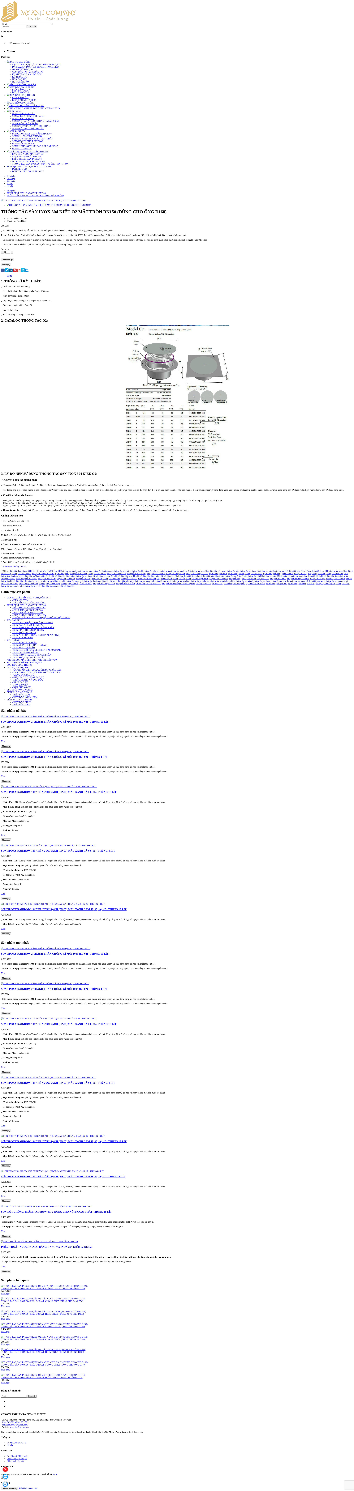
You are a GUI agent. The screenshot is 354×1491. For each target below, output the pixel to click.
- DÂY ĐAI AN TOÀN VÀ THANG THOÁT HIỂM (36, 672)
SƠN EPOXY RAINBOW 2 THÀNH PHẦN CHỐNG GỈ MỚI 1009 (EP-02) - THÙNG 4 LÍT (54, 756)
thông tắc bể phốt (109, 581)
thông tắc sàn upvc (218, 571)
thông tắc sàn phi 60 (97, 573)
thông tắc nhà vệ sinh (127, 581)
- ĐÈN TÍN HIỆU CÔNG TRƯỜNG (28, 602)
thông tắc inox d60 (129, 578)
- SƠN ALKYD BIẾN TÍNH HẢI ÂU (29, 645)
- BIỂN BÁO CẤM (21, 695)
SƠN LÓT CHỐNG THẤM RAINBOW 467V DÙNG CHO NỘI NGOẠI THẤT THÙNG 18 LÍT (56, 1211)
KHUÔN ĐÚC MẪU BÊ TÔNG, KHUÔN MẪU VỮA (32, 660)
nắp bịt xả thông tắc (66, 586)
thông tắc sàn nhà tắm (200, 581)
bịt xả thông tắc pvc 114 (276, 583)
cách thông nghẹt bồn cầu (51, 581)
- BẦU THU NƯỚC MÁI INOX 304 (28, 607)
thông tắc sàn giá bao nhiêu (223, 581)
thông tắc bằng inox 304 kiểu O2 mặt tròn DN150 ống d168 (36, 571)
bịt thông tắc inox (70, 581)
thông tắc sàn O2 (267, 571)
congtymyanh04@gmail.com (15, 1425)
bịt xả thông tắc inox (218, 573)
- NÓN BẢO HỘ (20, 685)
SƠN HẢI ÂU (13, 640)
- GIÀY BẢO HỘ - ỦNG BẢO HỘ (28, 677)
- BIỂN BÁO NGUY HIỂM (24, 697)
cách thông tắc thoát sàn (26, 578)
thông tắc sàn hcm (262, 581)
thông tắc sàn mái (333, 581)
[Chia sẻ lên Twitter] (7, 270)
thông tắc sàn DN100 (21, 573)
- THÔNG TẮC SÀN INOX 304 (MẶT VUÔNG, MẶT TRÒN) (41, 617)
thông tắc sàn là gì (182, 581)
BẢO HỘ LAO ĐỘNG (17, 667)
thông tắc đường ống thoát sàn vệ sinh (178, 583)
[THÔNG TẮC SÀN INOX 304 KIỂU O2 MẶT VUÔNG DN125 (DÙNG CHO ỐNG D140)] (44, 1362)
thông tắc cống (300, 573)
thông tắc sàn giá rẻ (244, 581)
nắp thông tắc (166, 578)
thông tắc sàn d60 (300, 581)
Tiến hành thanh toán (28, 1488)
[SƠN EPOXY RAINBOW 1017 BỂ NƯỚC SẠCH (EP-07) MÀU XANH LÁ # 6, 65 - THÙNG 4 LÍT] (48, 845)
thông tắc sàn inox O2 (249, 571)
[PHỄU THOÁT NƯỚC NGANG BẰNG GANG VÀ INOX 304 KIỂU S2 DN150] (39, 1241)
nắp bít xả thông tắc (161, 571)
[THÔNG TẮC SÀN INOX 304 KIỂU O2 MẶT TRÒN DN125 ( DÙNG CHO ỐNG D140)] (43, 1349)
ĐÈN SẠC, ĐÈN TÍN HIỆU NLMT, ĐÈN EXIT (29, 598)
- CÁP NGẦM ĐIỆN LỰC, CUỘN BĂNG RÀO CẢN (37, 670)
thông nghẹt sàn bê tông (49, 583)
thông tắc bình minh (10, 586)
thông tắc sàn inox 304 (181, 571)
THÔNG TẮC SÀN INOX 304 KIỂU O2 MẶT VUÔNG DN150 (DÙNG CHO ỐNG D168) (43, 1339)
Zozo (55, 1474)
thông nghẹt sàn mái (69, 583)
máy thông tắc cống (316, 573)
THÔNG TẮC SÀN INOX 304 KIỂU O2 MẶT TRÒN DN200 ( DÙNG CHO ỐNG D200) (42, 1314)
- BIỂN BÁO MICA (21, 704)
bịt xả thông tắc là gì (272, 573)
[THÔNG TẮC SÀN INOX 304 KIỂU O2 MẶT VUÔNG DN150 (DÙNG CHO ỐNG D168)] (44, 1337)
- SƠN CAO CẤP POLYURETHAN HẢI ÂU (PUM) (36, 650)
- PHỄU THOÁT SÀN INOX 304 (27, 612)
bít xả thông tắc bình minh (63, 576)
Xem (3, 741)
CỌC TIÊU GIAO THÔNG (19, 665)
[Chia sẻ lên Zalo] (27, 270)
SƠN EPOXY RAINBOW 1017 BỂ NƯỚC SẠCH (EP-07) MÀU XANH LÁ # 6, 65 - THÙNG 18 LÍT (58, 792)
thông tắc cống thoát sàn (213, 576)
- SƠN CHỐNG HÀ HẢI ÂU (25, 652)
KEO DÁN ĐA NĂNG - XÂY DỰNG (24, 662)
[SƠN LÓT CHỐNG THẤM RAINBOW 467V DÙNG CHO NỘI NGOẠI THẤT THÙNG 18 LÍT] (47, 1206)
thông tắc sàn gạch (317, 581)
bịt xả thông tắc (133, 571)
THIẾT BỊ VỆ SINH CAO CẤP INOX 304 (26, 193)
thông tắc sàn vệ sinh (164, 581)
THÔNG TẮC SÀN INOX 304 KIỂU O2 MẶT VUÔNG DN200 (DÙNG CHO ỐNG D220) (43, 1288)
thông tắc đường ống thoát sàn (38, 576)
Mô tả (9, 276)
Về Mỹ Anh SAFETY (16, 1443)
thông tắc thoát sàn (101, 571)
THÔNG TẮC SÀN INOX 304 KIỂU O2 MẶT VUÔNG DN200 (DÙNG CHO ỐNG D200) (43, 1326)
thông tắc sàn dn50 (145, 581)
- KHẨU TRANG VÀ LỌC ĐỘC (27, 680)
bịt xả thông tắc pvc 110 (125, 576)
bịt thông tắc (146, 571)
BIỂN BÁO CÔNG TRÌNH (19, 700)
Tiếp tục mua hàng (9, 1488)
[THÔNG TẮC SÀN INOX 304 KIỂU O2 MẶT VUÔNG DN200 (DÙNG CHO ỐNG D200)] (44, 1324)
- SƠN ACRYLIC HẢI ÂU (24, 642)
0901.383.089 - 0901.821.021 (15, 1422)
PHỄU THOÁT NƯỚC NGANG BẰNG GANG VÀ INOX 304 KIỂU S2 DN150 (46, 1246)
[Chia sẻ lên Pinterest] (15, 270)
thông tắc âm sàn (83, 578)
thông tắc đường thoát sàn (298, 578)
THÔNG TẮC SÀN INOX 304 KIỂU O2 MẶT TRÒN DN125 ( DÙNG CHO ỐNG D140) (42, 1352)
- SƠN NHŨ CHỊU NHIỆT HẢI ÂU (28, 657)
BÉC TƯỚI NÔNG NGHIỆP (20, 690)
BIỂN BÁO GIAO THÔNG (19, 692)
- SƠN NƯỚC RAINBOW (24, 632)
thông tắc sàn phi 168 (175, 573)
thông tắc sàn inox (71, 571)
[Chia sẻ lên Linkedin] (11, 270)
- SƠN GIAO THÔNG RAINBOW (28, 630)
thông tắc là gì (235, 578)
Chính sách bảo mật (15, 1461)
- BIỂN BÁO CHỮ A (22, 702)
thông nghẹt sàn (32, 581)
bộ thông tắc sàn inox (335, 578)
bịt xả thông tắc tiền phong (190, 576)
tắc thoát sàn (217, 583)
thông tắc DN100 (255, 576)
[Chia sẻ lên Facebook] (3, 270)
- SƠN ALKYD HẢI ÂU (23, 647)
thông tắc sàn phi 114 (116, 573)
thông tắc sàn (86, 571)
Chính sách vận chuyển (17, 1458)
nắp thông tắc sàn (118, 571)
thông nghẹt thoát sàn (28, 583)
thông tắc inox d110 (320, 571)
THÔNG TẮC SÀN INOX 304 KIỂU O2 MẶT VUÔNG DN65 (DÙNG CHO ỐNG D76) (42, 1301)
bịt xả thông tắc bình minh (148, 576)
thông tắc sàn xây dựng (281, 581)
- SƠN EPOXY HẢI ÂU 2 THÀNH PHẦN (31, 655)
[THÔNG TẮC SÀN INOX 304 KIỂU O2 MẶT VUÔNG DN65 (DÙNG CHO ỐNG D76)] (43, 1299)
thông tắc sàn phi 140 (136, 573)
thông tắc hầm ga (317, 578)
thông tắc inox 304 (200, 571)
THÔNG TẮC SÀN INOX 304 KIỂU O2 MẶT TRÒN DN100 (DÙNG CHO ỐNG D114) (42, 1377)
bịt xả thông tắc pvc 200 (103, 576)
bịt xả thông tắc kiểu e (255, 583)
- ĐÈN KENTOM (20, 600)
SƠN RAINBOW (15, 620)
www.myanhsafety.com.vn (14, 566)
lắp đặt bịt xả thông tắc (325, 583)
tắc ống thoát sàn (203, 583)
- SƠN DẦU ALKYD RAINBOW (27, 625)
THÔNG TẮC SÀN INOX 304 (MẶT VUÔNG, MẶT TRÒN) (35, 195)
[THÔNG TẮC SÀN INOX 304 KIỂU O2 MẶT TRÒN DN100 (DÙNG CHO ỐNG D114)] (43, 1375)
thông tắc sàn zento (253, 573)
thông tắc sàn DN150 (156, 573)
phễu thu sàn (287, 573)
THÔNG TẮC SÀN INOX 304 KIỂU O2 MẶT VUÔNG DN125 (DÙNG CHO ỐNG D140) (43, 1365)
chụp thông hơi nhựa (66, 578)
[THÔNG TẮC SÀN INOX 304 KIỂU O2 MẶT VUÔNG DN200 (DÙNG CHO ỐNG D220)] (44, 1286)
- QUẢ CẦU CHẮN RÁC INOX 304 (29, 615)
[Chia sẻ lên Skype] (23, 270)
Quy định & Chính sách (17, 1456)
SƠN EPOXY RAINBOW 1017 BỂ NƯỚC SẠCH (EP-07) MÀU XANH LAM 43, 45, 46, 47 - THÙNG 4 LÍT (63, 1176)
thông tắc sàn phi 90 (78, 573)
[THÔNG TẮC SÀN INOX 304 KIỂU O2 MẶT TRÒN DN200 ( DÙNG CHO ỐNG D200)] (43, 1311)
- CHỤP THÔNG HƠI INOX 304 (27, 610)
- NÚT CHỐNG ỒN (21, 687)
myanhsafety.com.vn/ (19, 1427)
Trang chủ (11, 190)
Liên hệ (10, 1445)
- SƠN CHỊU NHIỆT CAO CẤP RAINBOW (32, 622)
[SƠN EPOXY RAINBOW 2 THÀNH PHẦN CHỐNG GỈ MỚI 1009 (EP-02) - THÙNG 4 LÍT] (45, 751)
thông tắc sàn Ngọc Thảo (300, 571)
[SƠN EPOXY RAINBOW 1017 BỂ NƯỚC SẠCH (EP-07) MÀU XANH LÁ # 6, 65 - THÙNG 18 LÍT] (49, 786)
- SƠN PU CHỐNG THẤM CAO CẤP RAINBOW (35, 635)
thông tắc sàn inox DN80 (43, 573)
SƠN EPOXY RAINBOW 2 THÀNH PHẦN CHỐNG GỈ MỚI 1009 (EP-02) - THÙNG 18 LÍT (55, 721)
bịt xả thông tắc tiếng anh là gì (301, 583)
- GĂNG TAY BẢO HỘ (23, 675)
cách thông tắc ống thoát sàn (148, 583)
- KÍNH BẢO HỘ (20, 682)
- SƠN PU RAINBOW (22, 637)
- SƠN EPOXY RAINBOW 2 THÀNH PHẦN (33, 627)
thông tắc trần (233, 571)
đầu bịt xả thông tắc (292, 576)
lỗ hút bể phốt (86, 583)
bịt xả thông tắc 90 (236, 573)
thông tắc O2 (282, 571)
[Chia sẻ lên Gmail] (19, 270)
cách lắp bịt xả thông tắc (148, 578)
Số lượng (5, 249)
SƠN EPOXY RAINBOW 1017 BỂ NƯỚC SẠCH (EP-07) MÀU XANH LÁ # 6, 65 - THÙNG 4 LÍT (58, 850)
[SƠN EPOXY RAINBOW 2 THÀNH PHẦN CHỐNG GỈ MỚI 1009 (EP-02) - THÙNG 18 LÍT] (45, 716)
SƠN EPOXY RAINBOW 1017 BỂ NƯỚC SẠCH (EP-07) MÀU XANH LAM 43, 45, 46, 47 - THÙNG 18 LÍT (64, 909)
